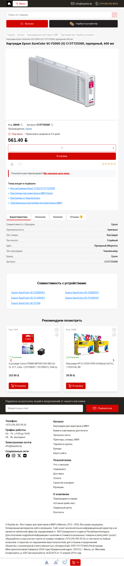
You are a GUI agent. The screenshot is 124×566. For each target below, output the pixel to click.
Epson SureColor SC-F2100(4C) (28, 297)
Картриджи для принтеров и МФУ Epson (31, 193)
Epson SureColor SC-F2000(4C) (28, 292)
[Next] (113, 360)
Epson (29, 129)
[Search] (114, 14)
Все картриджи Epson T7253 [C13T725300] (32, 188)
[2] (106, 164)
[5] (115, 164)
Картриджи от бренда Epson (25, 198)
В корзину (62, 156)
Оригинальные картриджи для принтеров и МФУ (36, 203)
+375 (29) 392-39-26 (15, 424)
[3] (109, 164)
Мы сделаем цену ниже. (56, 173)
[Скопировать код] (22, 125)
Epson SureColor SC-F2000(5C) (82, 292)
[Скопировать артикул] (52, 125)
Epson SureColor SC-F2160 (25, 303)
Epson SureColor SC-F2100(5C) (82, 297)
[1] (103, 164)
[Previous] (11, 360)
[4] (112, 164)
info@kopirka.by (13, 446)
